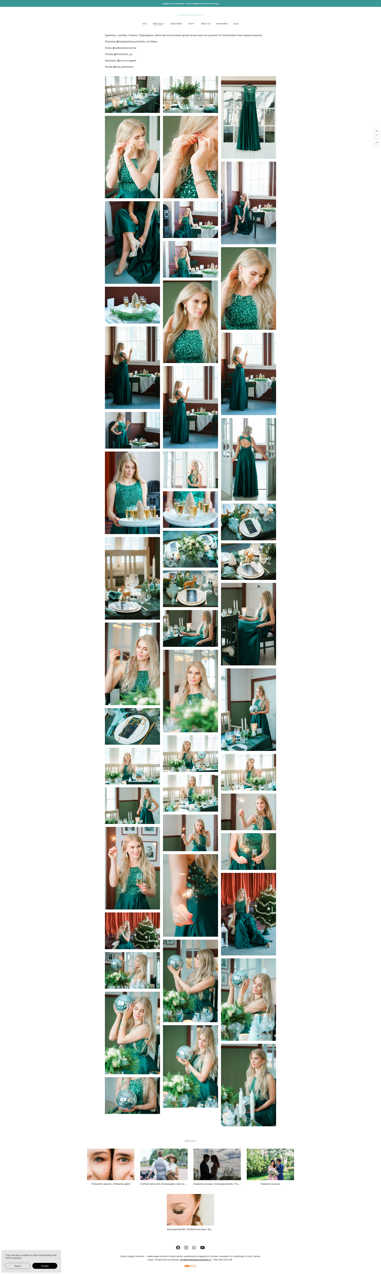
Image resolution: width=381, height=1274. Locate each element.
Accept (45, 1265)
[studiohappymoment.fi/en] (190, 15)
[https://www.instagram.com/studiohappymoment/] (186, 1247)
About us (205, 24)
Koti (145, 24)
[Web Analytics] (190, 1266)
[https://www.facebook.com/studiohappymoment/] (178, 1247)
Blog (236, 24)
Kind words (222, 24)
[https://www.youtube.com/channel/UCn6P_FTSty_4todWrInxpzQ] (202, 1247)
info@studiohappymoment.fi (195, 1259)
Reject (17, 1265)
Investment (176, 24)
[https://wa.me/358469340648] (194, 1247)
